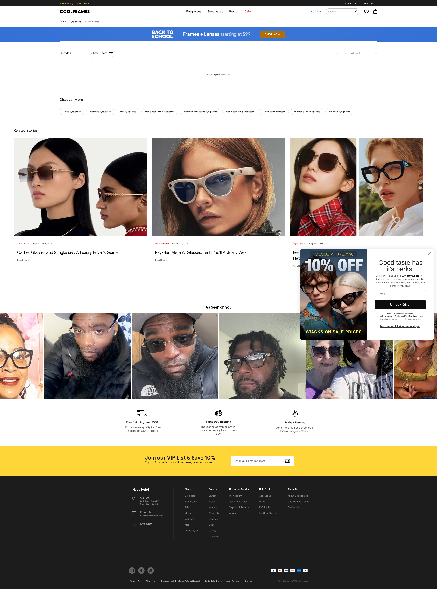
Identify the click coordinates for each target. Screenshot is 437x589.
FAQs (262, 501)
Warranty (234, 513)
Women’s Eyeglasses (100, 111)
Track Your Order (238, 501)
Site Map (248, 581)
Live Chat (315, 11)
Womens (189, 518)
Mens (188, 513)
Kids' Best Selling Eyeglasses (240, 111)
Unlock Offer (400, 304)
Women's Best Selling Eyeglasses (200, 111)
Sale (248, 11)
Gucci (212, 524)
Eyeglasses (193, 11)
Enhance (213, 518)
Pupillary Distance (268, 513)
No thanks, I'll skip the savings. (400, 326)
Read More (23, 260)
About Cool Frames (298, 495)
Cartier (212, 495)
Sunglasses (215, 11)
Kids (187, 524)
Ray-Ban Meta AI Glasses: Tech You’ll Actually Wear (201, 252)
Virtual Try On (192, 530)
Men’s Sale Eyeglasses (274, 111)
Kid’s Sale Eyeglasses (339, 111)
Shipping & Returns (239, 507)
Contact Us (350, 3)
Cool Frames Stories (298, 501)
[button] (87, 356)
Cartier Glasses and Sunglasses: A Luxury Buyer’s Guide (67, 252)
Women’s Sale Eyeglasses (307, 111)
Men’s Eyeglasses (72, 111)
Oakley (212, 530)
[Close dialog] (429, 254)
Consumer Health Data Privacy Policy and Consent (180, 581)
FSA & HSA (264, 507)
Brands (234, 11)
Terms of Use (135, 581)
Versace (213, 507)
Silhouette (214, 513)
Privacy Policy (151, 581)
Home (63, 21)
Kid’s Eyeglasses (128, 111)
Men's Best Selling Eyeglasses (159, 111)
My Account (369, 3)
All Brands (214, 536)
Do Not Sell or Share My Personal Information (222, 581)
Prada (212, 501)
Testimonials (294, 507)
